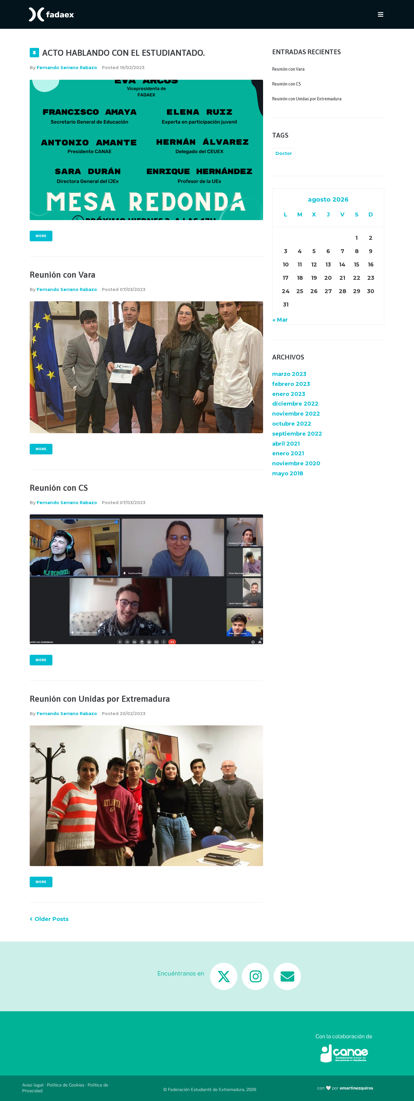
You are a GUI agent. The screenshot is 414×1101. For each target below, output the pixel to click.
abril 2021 (286, 443)
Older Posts (49, 919)
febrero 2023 (291, 384)
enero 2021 (288, 453)
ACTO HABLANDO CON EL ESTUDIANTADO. (123, 53)
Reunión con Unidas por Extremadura (100, 699)
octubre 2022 (291, 423)
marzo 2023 (289, 374)
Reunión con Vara (62, 274)
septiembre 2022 (297, 433)
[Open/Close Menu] (380, 14)
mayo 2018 (287, 473)
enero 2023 (288, 394)
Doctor (283, 153)
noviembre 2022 (296, 413)
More (41, 236)
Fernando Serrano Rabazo (67, 67)
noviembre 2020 (296, 463)
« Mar (280, 319)
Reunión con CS (59, 488)
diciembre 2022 (295, 403)
